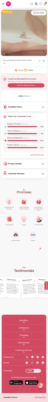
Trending (24, 335)
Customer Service (24, 350)
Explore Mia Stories (37, 155)
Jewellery (23, 320)
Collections (24, 327)
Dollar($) (37, 371)
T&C (37, 208)
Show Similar (40, 13)
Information (24, 342)
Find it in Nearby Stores (26, 85)
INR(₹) (30, 371)
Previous (11, 96)
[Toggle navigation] (4, 3)
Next (37, 96)
